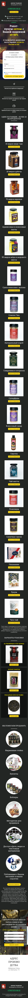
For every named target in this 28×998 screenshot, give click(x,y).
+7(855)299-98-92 (14, 8)
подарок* (13, 22)
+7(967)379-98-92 (14, 990)
